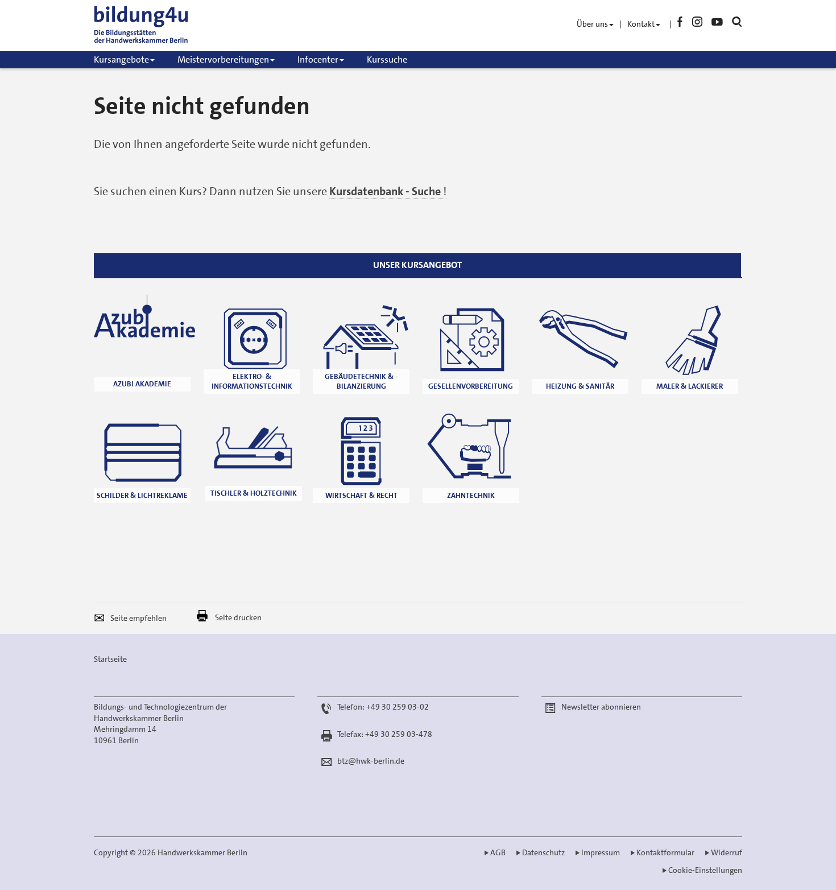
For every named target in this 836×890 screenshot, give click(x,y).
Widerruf (726, 852)
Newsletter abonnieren (601, 707)
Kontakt (641, 24)
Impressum (600, 852)
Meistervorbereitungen (223, 59)
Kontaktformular (665, 852)
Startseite (110, 659)
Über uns (592, 24)
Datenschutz (543, 852)
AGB (498, 852)
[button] (102, 620)
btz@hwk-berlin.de (370, 761)
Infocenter (317, 59)
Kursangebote (121, 59)
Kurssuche (387, 59)
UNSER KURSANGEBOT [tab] (417, 265)
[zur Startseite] (156, 25)
